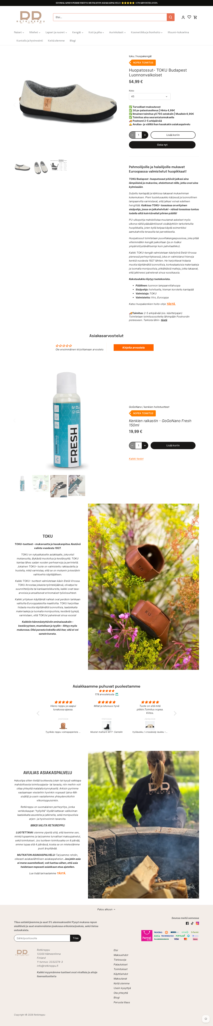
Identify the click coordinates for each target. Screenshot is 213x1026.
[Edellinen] (19, 104)
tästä (164, 320)
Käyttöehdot (121, 974)
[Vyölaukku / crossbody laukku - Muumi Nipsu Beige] (106, 725)
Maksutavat (120, 978)
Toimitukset (120, 969)
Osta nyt (162, 144)
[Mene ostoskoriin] (195, 17)
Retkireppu (39, 1014)
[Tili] (183, 17)
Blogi (117, 997)
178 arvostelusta (104, 694)
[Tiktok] (192, 923)
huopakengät (144, 56)
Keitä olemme (122, 983)
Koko (131, 90)
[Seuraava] (116, 104)
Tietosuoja (120, 959)
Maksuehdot (121, 955)
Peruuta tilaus (122, 1002)
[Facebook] (187, 923)
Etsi (116, 950)
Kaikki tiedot (136, 458)
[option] (67, 104)
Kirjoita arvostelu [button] (133, 347)
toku (131, 56)
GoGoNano (135, 406)
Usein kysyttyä (122, 988)
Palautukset (120, 964)
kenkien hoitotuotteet (156, 406)
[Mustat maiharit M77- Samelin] (63, 725)
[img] (106, 691)
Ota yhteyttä (121, 992)
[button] (38, 713)
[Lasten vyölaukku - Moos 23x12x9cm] (150, 725)
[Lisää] (145, 135)
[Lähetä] (170, 17)
